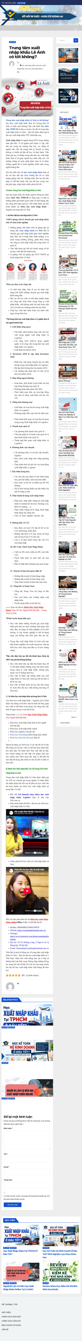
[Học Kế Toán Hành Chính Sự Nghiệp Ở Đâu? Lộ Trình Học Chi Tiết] (68, 404)
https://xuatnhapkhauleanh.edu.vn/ (32, 930)
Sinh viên (12, 42)
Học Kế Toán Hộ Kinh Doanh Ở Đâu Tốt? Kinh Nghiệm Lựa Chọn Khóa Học (27, 1068)
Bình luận (8, 1128)
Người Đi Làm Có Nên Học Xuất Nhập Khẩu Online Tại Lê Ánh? (25, 1104)
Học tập (4, 1027)
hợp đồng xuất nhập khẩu (25, 567)
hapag (12, 638)
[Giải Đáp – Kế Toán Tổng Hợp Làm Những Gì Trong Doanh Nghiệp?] (68, 620)
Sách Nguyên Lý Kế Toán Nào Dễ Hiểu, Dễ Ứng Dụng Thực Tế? (68, 345)
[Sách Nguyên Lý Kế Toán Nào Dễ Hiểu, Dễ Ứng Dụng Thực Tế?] (68, 334)
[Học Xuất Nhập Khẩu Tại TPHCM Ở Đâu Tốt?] (68, 122)
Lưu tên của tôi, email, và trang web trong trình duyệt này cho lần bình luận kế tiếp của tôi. (27, 1197)
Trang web (8, 1180)
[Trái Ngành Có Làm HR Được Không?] (68, 370)
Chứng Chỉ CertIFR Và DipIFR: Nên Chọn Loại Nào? (68, 699)
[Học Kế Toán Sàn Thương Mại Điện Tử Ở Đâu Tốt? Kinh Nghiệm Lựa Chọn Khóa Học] (68, 260)
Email (6, 1167)
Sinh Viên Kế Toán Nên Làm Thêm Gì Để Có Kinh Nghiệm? (68, 488)
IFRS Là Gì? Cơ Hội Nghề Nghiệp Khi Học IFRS (68, 664)
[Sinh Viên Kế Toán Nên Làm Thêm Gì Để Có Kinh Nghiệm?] (68, 478)
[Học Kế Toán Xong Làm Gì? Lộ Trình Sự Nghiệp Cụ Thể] (68, 547)
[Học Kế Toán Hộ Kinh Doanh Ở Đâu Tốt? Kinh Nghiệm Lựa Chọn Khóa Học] (68, 155)
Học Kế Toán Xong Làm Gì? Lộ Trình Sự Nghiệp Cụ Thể (67, 557)
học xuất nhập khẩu (28, 65)
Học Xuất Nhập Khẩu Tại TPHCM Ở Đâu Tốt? (26, 1033)
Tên (6, 1154)
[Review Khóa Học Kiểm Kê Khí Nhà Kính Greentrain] (68, 226)
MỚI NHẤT (64, 112)
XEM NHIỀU (65, 723)
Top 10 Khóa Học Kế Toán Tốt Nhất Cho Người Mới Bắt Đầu (67, 453)
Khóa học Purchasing (19, 735)
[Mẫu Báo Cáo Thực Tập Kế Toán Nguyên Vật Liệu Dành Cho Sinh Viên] (68, 510)
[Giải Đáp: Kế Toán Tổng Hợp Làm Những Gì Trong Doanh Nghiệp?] (68, 582)
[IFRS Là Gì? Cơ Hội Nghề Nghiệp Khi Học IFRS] (68, 655)
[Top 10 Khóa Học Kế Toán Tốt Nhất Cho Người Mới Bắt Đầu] (68, 443)
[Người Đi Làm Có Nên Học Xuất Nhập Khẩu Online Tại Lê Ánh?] (68, 190)
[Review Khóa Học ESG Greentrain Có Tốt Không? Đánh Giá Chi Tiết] (68, 296)
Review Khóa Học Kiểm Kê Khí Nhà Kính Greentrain (68, 235)
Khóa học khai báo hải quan (21, 737)
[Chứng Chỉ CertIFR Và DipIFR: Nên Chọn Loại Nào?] (68, 690)
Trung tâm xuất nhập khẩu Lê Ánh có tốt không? (27, 52)
